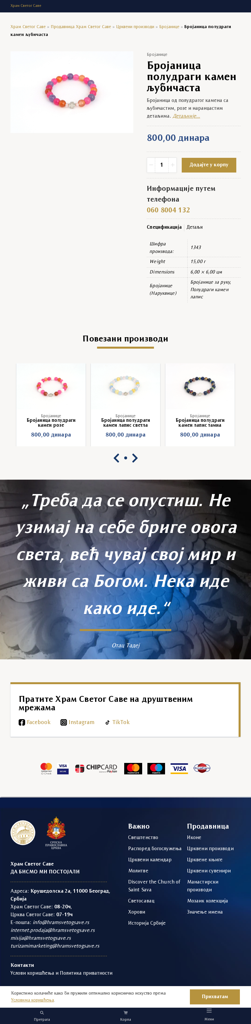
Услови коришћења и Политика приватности (61, 973)
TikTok (121, 722)
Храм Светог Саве (28, 27)
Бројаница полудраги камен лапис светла (63, 423)
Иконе (194, 837)
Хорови (136, 912)
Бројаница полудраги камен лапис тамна (137, 423)
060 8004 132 (168, 210)
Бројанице (169, 27)
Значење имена (205, 912)
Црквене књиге (205, 860)
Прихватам (215, 996)
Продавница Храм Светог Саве (81, 27)
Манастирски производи (202, 886)
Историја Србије (147, 923)
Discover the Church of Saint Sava (154, 886)
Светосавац (141, 901)
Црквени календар (150, 860)
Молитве (138, 871)
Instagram (81, 722)
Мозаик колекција (207, 901)
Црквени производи (135, 27)
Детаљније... (186, 116)
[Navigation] (209, 1010)
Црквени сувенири (209, 871)
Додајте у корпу (209, 165)
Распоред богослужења (155, 848)
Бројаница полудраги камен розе (212, 423)
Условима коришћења (32, 1000)
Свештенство (143, 837)
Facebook (39, 722)
